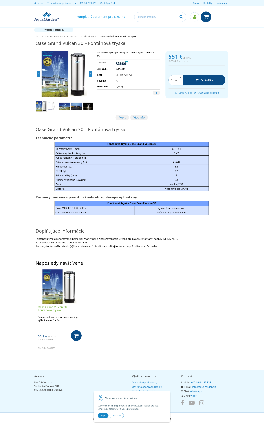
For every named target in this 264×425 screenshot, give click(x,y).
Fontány (73, 36)
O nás (196, 3)
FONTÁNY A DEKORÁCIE (55, 36)
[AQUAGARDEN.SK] (202, 403)
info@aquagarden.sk (61, 3)
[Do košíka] (76, 335)
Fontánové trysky (88, 36)
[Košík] (207, 16)
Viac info (139, 117)
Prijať (103, 415)
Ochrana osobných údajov (147, 387)
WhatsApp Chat (107, 3)
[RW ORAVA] (183, 403)
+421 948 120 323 (87, 3)
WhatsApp (196, 391)
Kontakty (207, 3)
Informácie (222, 3)
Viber (193, 395)
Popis (122, 117)
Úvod (40, 3)
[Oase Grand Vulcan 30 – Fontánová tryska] (65, 74)
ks (176, 80)
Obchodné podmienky (144, 382)
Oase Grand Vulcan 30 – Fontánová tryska (53, 308)
